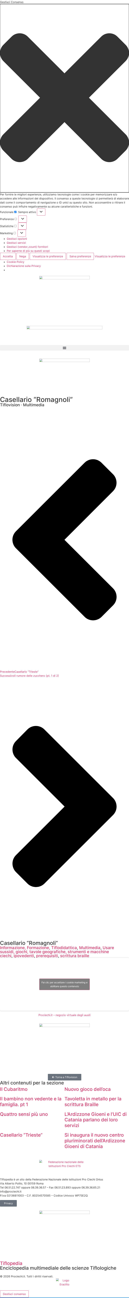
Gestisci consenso (14, 1294)
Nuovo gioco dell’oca (87, 1089)
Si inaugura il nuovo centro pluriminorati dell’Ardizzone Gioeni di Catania (94, 1140)
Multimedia (89, 947)
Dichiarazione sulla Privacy (24, 266)
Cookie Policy (15, 262)
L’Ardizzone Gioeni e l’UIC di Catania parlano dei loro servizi (95, 1119)
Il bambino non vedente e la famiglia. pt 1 (30, 1101)
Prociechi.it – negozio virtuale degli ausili (64, 1015)
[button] (64, 98)
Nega (22, 256)
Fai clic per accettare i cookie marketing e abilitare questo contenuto (64, 984)
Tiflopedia (11, 1263)
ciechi (5, 955)
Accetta (8, 256)
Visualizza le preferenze (48, 256)
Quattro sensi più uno (24, 1114)
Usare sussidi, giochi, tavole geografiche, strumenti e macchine (57, 949)
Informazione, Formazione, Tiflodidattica (38, 947)
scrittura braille (74, 955)
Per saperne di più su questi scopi (28, 250)
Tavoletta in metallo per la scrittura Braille (92, 1101)
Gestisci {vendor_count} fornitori (27, 246)
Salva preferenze (80, 256)
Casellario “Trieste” (21, 1135)
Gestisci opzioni (17, 238)
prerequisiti (47, 955)
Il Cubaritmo (14, 1089)
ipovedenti (24, 955)
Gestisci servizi (16, 242)
